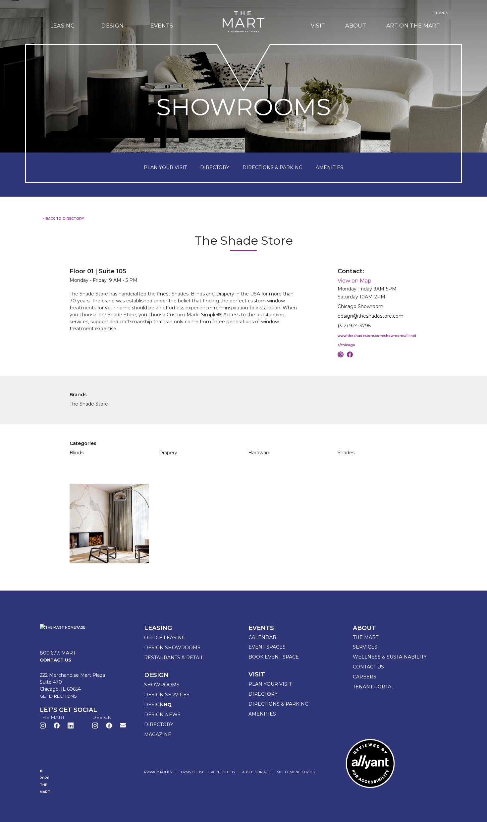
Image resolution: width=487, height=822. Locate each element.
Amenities (262, 714)
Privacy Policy (158, 772)
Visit (318, 26)
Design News (162, 715)
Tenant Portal (373, 687)
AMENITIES (329, 167)
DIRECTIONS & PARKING (272, 167)
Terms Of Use (191, 772)
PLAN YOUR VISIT (165, 167)
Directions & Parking (278, 704)
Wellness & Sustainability (390, 657)
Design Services (166, 695)
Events (161, 26)
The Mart (365, 637)
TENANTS (440, 13)
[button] (123, 725)
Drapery (168, 453)
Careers (364, 677)
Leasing (62, 26)
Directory (158, 724)
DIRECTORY (214, 167)
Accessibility (223, 772)
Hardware (259, 453)
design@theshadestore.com (371, 316)
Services (365, 647)
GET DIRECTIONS (58, 696)
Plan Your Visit (270, 684)
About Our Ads (256, 772)
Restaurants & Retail (174, 658)
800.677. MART (58, 653)
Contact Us (368, 667)
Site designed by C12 (296, 772)
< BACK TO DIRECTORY (63, 219)
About (355, 26)
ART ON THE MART (413, 26)
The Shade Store (89, 404)
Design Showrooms (172, 648)
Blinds (76, 453)
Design (112, 26)
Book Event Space (273, 657)
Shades (346, 453)
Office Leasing (165, 638)
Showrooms (162, 685)
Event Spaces (267, 647)
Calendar (262, 637)
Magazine (157, 734)
